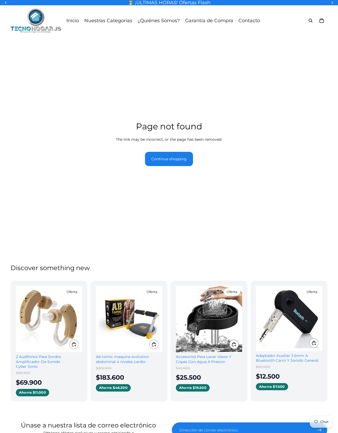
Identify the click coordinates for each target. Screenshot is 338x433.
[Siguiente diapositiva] (74, 319)
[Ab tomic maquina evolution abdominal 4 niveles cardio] (129, 319)
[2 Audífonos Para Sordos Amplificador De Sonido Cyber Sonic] (49, 319)
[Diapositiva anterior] (24, 319)
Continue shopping (169, 159)
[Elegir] (74, 344)
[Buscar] (310, 20)
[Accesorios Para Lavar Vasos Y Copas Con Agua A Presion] (209, 319)
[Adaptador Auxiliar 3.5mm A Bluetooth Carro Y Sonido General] (289, 318)
